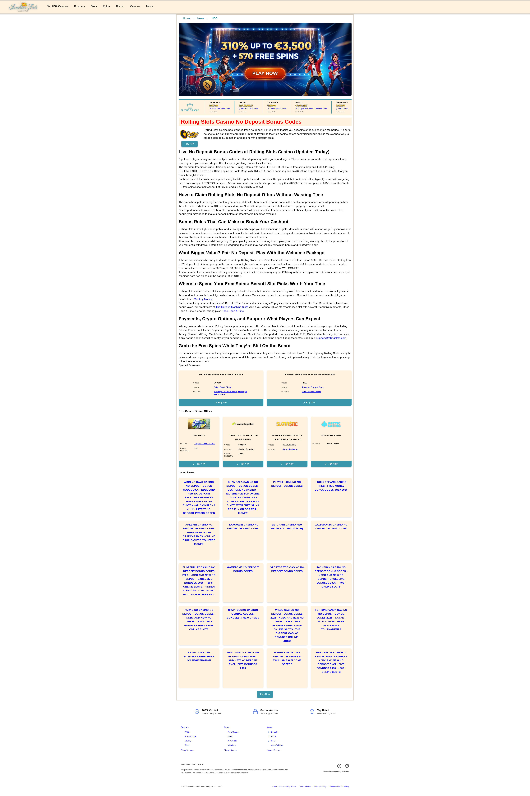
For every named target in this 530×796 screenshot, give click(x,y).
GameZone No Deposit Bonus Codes (243, 569)
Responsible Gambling (339, 787)
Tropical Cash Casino (204, 444)
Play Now (189, 144)
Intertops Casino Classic (225, 392)
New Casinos (233, 732)
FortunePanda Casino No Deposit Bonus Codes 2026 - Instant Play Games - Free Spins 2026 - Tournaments (331, 620)
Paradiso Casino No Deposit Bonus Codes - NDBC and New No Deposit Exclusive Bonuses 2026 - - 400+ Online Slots (198, 620)
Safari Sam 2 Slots (222, 387)
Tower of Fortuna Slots (313, 387)
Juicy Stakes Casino (311, 392)
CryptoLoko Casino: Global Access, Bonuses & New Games (243, 614)
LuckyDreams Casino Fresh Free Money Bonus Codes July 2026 (331, 486)
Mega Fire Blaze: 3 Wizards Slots (302, 109)
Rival (187, 745)
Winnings (232, 745)
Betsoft (274, 732)
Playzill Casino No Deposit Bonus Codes (287, 484)
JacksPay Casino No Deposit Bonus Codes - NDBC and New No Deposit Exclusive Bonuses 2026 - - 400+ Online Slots (331, 577)
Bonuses (79, 6)
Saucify (188, 741)
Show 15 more (230, 750)
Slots (94, 6)
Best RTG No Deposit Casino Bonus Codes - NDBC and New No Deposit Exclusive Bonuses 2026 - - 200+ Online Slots (331, 662)
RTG (273, 741)
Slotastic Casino (290, 449)
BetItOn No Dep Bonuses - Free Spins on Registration (199, 656)
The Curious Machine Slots (232, 307)
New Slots (232, 741)
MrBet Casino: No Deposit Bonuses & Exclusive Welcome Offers (287, 658)
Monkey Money (203, 299)
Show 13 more (187, 750)
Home (186, 18)
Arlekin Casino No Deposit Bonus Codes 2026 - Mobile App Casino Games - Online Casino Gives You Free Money (198, 534)
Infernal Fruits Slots (239, 109)
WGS (187, 732)
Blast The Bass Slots (211, 109)
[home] (22, 10)
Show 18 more (273, 750)
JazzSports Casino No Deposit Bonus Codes (331, 526)
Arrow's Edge (190, 736)
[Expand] (269, 732)
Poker (106, 6)
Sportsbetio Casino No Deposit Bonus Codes (287, 569)
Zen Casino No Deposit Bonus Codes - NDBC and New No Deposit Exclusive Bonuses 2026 (243, 660)
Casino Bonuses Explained (284, 787)
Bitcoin (120, 6)
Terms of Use (305, 787)
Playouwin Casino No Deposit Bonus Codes (243, 526)
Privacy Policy (320, 787)
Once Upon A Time (232, 311)
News (149, 6)
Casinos (135, 6)
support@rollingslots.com (331, 338)
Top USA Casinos (57, 6)
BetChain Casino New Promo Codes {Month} (287, 526)
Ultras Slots (333, 109)
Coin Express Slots (268, 109)
